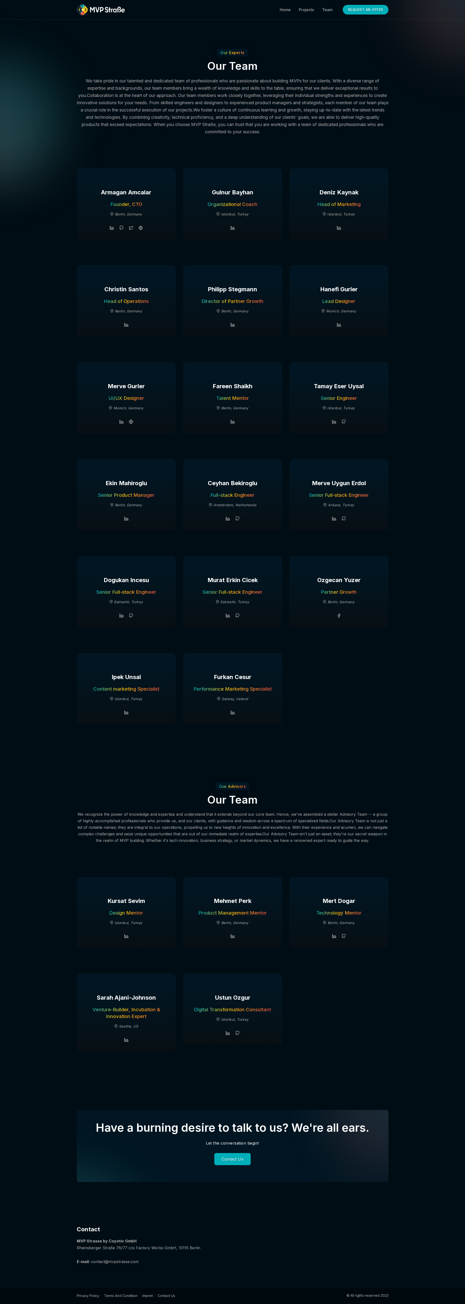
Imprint (147, 1296)
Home (285, 9)
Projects (306, 9)
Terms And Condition (121, 1296)
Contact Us (232, 1159)
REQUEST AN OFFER (365, 10)
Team (327, 9)
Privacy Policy (88, 1296)
